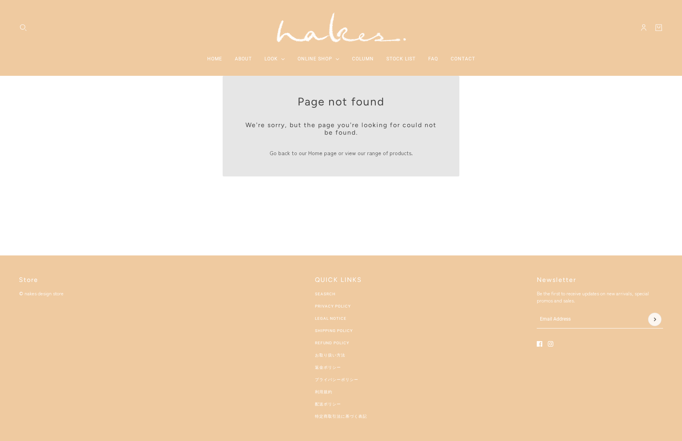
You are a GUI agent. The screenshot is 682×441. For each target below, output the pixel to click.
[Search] (23, 27)
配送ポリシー (328, 404)
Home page (322, 153)
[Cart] (658, 27)
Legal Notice (331, 318)
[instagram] (550, 344)
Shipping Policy (334, 330)
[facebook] (539, 344)
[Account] (643, 27)
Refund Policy (332, 343)
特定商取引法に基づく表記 (341, 416)
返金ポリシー (328, 367)
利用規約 (323, 392)
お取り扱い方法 (330, 355)
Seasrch (325, 294)
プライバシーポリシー (336, 379)
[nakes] (341, 27)
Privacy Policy (333, 306)
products (400, 153)
